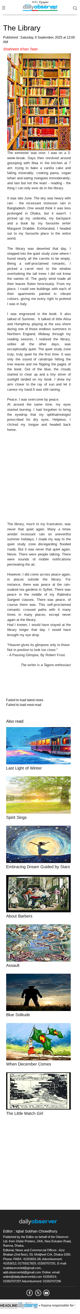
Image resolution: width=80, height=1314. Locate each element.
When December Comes (29, 1064)
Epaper (44, 2)
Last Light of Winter (24, 768)
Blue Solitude (18, 1014)
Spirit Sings (16, 817)
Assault (12, 965)
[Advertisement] (40, 479)
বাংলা (34, 2)
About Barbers (19, 916)
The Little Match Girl (24, 1113)
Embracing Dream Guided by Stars (38, 866)
